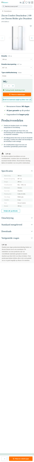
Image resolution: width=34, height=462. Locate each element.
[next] (32, 38)
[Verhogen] (13, 86)
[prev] (2, 38)
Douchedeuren (8, 11)
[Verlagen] (5, 86)
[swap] (31, 26)
